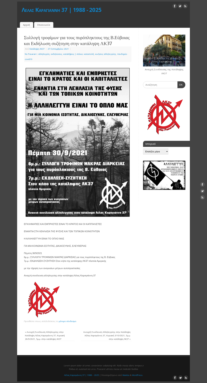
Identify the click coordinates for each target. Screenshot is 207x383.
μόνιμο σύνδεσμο (67, 321)
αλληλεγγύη (44, 54)
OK (180, 84)
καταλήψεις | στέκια (73, 54)
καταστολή (89, 54)
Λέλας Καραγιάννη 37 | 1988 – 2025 (81, 375)
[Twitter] (180, 7)
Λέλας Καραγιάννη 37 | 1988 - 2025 (62, 10)
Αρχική (26, 24)
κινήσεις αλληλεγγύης (105, 54)
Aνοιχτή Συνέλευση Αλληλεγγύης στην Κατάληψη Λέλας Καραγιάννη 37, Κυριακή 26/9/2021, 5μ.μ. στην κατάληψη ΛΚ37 (45, 335)
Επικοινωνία (43, 24)
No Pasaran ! (31, 54)
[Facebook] (174, 7)
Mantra (126, 375)
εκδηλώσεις (56, 54)
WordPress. (137, 375)
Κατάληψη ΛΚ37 (37, 48)
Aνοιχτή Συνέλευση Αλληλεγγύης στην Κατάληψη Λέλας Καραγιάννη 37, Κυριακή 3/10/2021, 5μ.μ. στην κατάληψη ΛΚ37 (106, 335)
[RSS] (185, 7)
